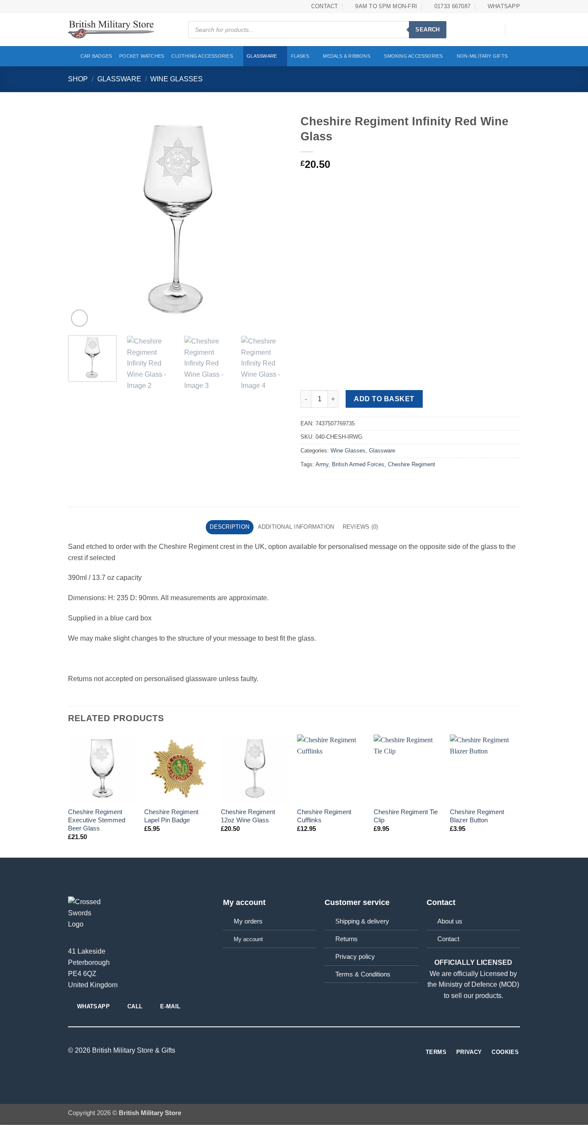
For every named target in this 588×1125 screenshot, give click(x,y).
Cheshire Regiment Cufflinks (324, 816)
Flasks (300, 56)
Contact (448, 939)
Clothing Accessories (202, 56)
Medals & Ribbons (346, 56)
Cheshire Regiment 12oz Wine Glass (248, 816)
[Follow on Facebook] (294, 1051)
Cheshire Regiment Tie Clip (406, 816)
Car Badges (96, 56)
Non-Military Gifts (482, 56)
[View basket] (515, 29)
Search (427, 29)
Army (322, 464)
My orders (248, 921)
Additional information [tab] (296, 527)
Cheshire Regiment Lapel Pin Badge (171, 816)
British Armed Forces (358, 464)
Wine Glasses (176, 79)
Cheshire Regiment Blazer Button (477, 816)
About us (449, 921)
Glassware (262, 56)
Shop (78, 79)
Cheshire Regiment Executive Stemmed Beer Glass (96, 820)
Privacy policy (355, 956)
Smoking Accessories (413, 56)
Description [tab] (229, 527)
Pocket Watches (141, 56)
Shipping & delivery (362, 921)
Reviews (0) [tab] (360, 527)
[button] (494, 29)
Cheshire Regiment (411, 464)
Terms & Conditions (362, 974)
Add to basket (384, 399)
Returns (346, 939)
